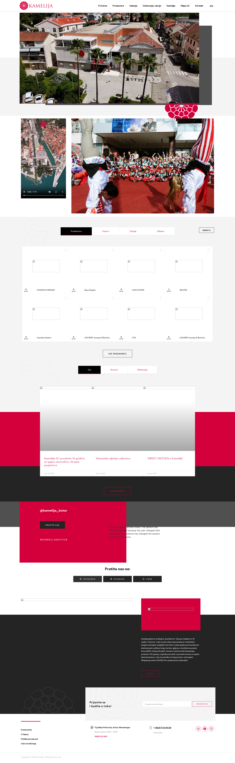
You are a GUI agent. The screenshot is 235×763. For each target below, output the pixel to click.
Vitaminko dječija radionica (113, 458)
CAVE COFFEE (138, 289)
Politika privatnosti (29, 739)
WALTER (183, 289)
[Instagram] (198, 729)
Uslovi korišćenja (28, 744)
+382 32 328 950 (55, 250)
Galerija (133, 6)
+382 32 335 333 (55, 298)
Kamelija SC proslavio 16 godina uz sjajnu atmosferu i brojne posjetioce (64, 461)
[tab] (76, 231)
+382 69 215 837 (103, 250)
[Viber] (211, 729)
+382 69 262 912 (103, 298)
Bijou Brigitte (90, 289)
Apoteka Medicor (44, 337)
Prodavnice (118, 6)
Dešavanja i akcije (152, 6)
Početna (102, 6)
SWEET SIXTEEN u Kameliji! (165, 458)
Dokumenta (26, 730)
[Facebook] (205, 729)
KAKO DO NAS (101, 736)
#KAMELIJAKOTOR (54, 539)
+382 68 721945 (150, 250)
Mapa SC (185, 6)
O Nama (24, 734)
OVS (134, 337)
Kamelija (171, 6)
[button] (74, 166)
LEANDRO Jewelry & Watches (97, 337)
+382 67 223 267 (150, 298)
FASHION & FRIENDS (46, 289)
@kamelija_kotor (53, 510)
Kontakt (199, 6)
